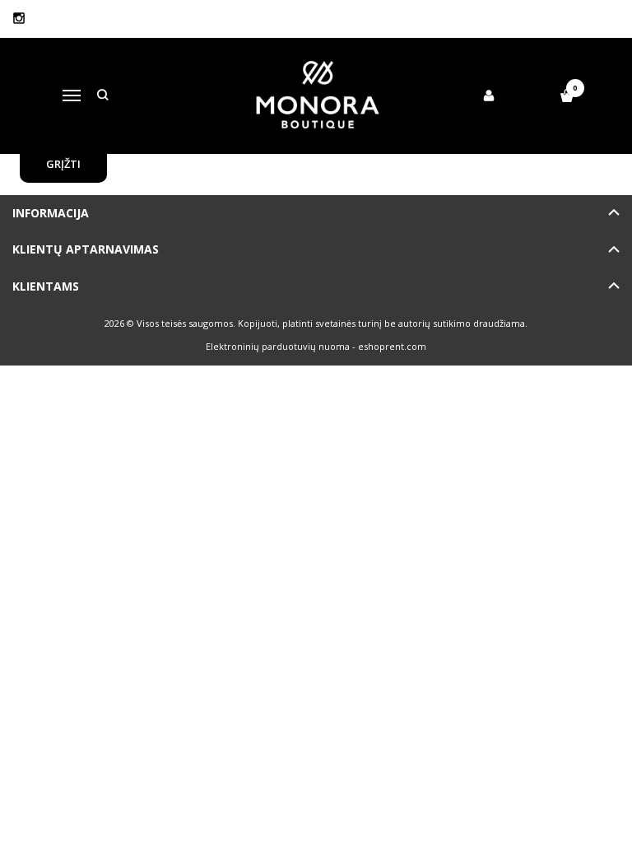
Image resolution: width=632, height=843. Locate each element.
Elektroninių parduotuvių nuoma (278, 346)
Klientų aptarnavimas (85, 249)
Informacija (50, 213)
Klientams (45, 286)
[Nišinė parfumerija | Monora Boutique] (316, 95)
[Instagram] (19, 18)
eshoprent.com (392, 346)
